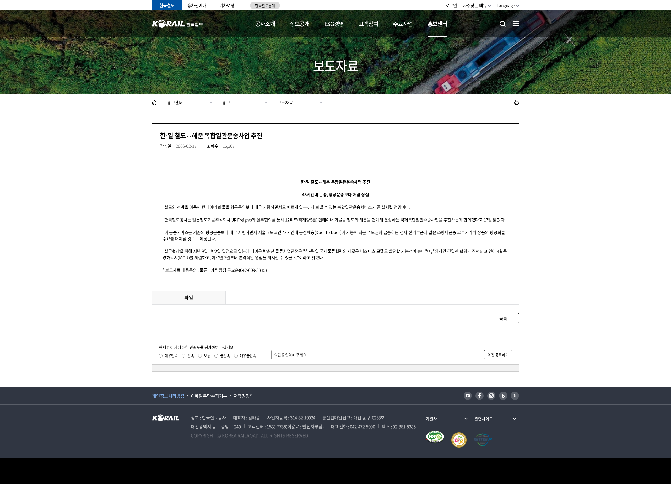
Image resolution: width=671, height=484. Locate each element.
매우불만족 (248, 355)
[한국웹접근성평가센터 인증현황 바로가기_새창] (435, 440)
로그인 (451, 5)
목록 (503, 318)
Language (506, 5)
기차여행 (227, 5)
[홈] (154, 102)
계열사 (431, 419)
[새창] (468, 396)
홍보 (226, 102)
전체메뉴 (516, 23)
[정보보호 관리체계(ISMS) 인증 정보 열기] (483, 440)
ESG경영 (334, 23)
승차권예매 (197, 5)
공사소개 (265, 23)
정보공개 (299, 23)
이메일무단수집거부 (209, 396)
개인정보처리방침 (168, 396)
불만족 (225, 355)
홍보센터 (437, 23)
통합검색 (503, 24)
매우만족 (171, 355)
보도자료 (285, 102)
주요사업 (403, 23)
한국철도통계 (265, 5)
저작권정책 (244, 396)
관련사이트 (483, 419)
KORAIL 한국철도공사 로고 (177, 24)
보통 (207, 355)
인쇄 (516, 102)
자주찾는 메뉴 (475, 5)
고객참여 (368, 23)
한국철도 (167, 5)
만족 (190, 355)
